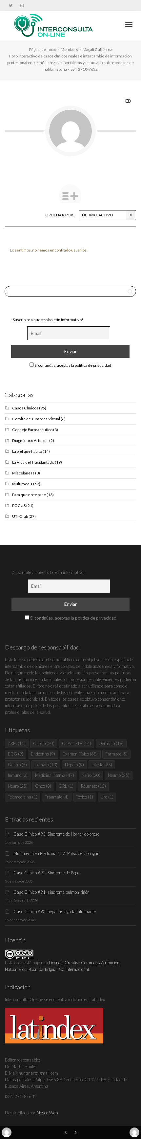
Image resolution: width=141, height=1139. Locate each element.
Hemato (45, 764)
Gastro (17, 764)
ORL (66, 786)
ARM (17, 743)
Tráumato (57, 796)
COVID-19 (76, 743)
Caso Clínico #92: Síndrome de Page (46, 872)
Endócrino (43, 753)
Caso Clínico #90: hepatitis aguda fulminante (54, 911)
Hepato (74, 764)
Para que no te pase (29, 494)
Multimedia (22, 483)
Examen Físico (80, 753)
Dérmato (111, 743)
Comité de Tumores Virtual (36, 418)
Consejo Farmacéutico (32, 429)
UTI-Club (20, 516)
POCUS (19, 505)
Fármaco (116, 753)
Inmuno (18, 775)
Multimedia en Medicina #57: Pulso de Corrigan (56, 853)
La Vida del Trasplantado (33, 462)
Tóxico (84, 796)
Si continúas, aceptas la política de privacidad (72, 365)
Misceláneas (23, 473)
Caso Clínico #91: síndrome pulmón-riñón (51, 892)
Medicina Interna (54, 775)
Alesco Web (47, 1112)
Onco (43, 786)
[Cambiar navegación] (129, 24)
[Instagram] (21, 5)
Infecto (101, 764)
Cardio (43, 743)
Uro (107, 796)
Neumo (119, 775)
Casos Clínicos (25, 407)
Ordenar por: (59, 214)
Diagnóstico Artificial (30, 440)
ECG (15, 753)
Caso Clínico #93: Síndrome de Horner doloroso (56, 834)
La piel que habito (27, 451)
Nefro (91, 775)
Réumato (93, 786)
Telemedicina (22, 796)
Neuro (18, 786)
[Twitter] (10, 5)
